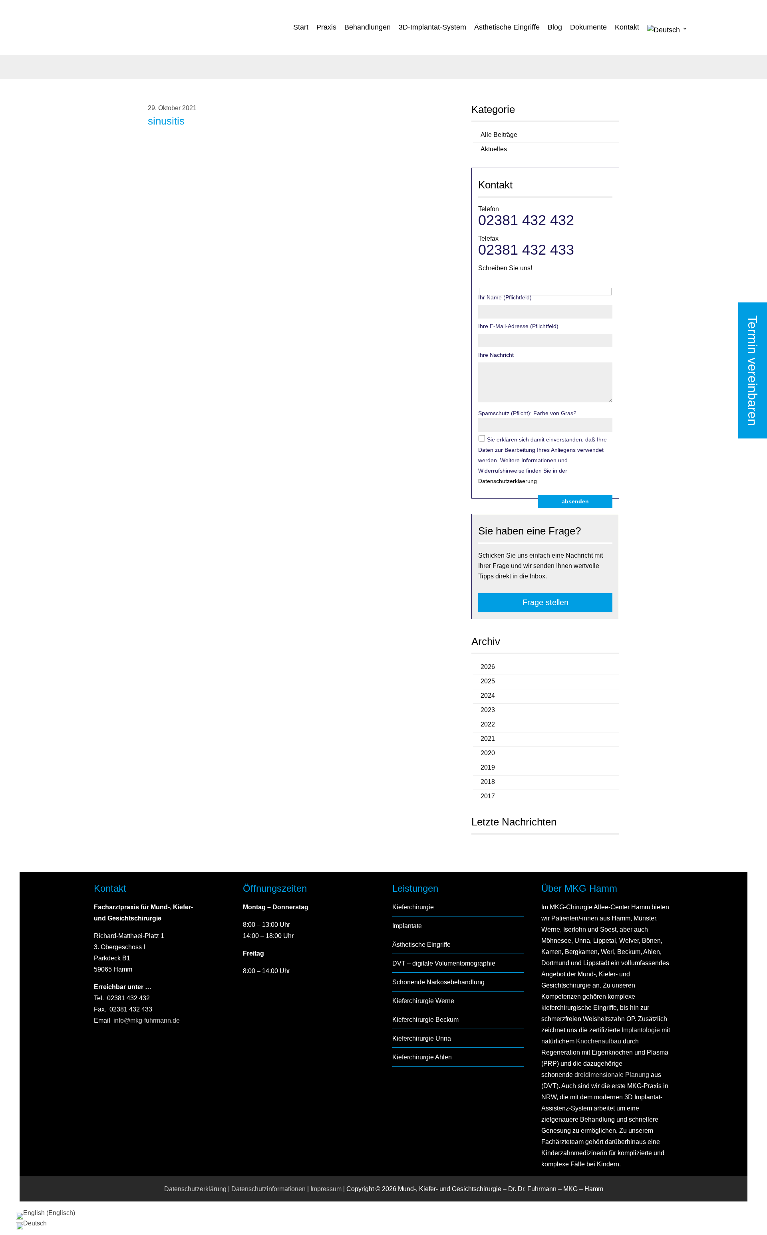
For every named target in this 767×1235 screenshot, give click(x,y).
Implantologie (640, 1030)
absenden (575, 501)
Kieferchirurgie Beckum (425, 1019)
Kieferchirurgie (413, 907)
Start (300, 27)
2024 (488, 695)
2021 (488, 738)
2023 (488, 710)
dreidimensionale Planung (611, 1074)
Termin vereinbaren (752, 370)
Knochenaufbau (598, 1041)
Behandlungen (367, 27)
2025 (488, 681)
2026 (488, 666)
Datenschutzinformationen (268, 1189)
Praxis (326, 27)
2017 (488, 796)
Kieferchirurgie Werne (423, 1001)
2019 (488, 767)
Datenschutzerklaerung (507, 481)
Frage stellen (545, 602)
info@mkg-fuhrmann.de (146, 1020)
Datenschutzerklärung (195, 1189)
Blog (555, 27)
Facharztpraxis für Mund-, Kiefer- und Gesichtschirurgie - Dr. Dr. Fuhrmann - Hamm (145, 28)
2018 (488, 781)
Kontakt (627, 27)
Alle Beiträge (499, 134)
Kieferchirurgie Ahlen (422, 1057)
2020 (488, 753)
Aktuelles (494, 149)
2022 (488, 724)
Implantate (407, 925)
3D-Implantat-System (432, 27)
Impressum (326, 1189)
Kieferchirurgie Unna (421, 1038)
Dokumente (588, 27)
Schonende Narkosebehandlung (438, 982)
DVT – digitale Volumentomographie (443, 963)
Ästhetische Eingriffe (507, 27)
